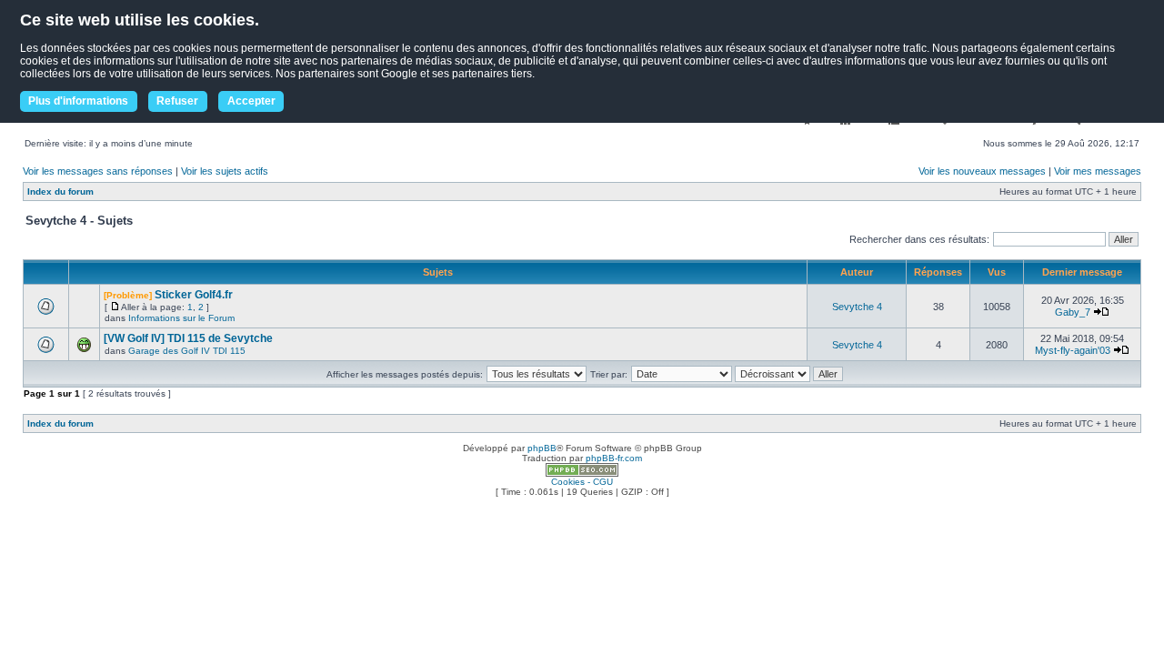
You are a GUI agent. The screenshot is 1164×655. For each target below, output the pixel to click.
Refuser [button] (177, 101)
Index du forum (60, 191)
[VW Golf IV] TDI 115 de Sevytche (188, 338)
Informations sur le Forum (181, 318)
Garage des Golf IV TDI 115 (187, 351)
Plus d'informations (78, 101)
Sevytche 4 (857, 306)
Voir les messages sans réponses (98, 171)
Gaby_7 (1072, 312)
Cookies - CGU (582, 482)
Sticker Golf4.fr (194, 294)
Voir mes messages (1097, 171)
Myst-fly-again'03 (1072, 350)
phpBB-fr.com (614, 458)
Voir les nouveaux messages (982, 171)
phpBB (542, 448)
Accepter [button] (251, 101)
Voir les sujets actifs (224, 171)
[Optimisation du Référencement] (582, 474)
